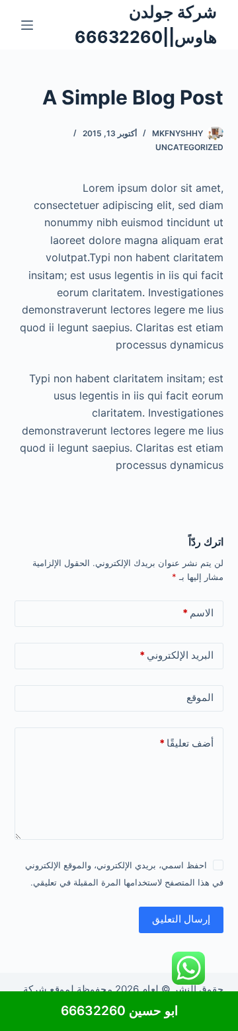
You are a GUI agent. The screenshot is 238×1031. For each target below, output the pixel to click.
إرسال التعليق (181, 919)
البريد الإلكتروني (176, 655)
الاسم (198, 612)
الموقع (200, 697)
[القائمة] (27, 25)
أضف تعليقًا (186, 743)
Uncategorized (189, 147)
